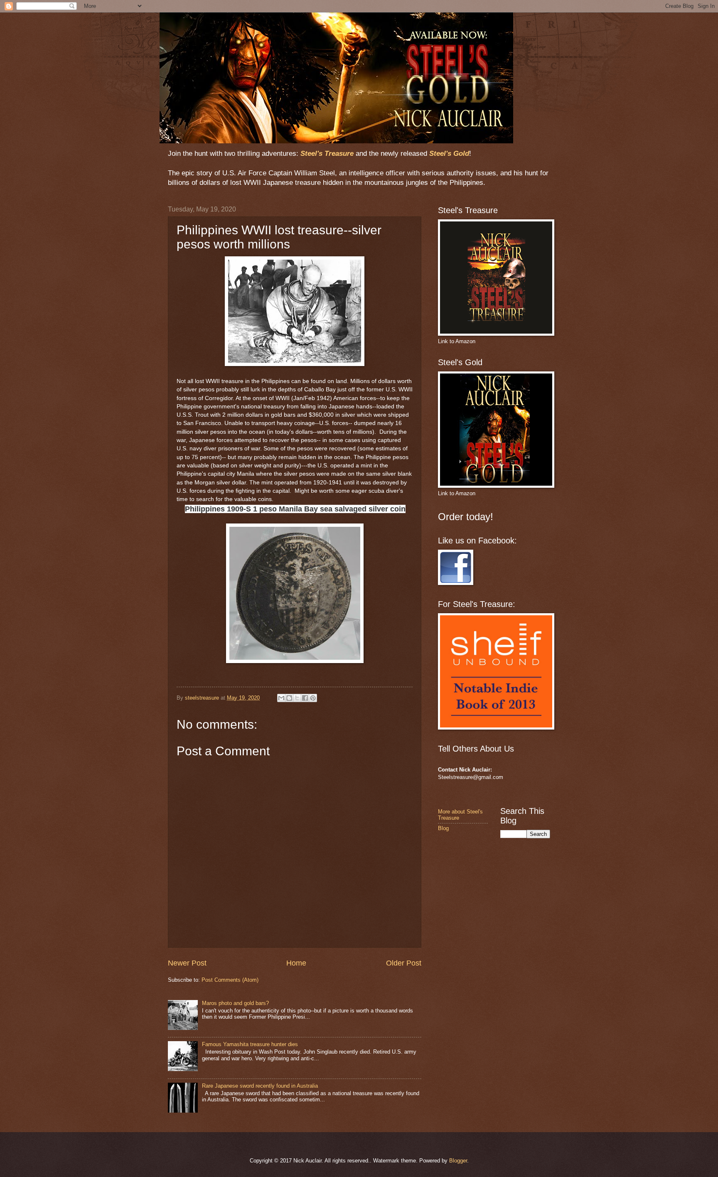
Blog (443, 828)
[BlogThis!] (289, 698)
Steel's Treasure (327, 153)
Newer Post (187, 963)
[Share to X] (297, 698)
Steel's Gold (449, 153)
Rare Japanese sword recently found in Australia (260, 1086)
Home (296, 963)
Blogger (458, 1160)
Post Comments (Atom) (230, 980)
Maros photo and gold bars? (235, 1003)
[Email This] (281, 698)
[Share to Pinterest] (313, 698)
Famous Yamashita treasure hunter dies (250, 1044)
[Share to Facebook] (305, 698)
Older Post (403, 963)
